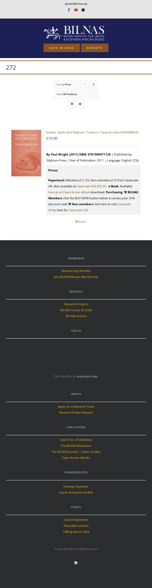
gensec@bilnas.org (76, 3)
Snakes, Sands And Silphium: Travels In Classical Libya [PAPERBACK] (92, 132)
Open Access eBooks (76, 458)
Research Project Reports (76, 412)
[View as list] (80, 104)
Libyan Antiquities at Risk (76, 492)
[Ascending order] (93, 84)
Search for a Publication (76, 440)
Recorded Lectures (76, 526)
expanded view (87, 376)
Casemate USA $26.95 (92, 186)
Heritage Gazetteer (76, 486)
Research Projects (76, 304)
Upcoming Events (76, 520)
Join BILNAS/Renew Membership (76, 277)
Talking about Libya (76, 532)
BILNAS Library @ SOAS (76, 310)
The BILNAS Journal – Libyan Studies (76, 452)
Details (82, 221)
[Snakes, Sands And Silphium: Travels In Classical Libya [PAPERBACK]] (26, 153)
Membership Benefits (76, 271)
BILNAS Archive (76, 316)
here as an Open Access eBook (69, 192)
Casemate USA (78, 210)
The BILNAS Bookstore (76, 446)
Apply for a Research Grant (76, 406)
